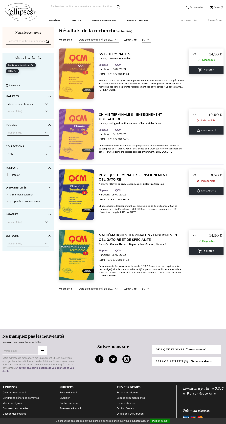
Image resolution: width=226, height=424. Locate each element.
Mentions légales (12, 403)
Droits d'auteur (125, 408)
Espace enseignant (104, 20)
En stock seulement (23, 194)
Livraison (65, 398)
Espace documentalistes (131, 398)
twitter (113, 359)
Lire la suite (107, 90)
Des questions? (181, 349)
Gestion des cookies (14, 414)
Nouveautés (189, 20)
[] (118, 7)
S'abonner (42, 350)
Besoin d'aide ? (68, 392)
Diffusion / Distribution (130, 414)
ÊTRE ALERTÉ (206, 130)
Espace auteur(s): (184, 361)
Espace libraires (138, 20)
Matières (55, 20)
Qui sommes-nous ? (14, 392)
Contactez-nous (69, 403)
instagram (126, 359)
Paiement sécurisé (70, 408)
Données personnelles (15, 408)
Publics (76, 20)
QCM (118, 65)
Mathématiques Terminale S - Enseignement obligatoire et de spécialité (139, 237)
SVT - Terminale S (114, 54)
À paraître (215, 20)
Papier (16, 175)
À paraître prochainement (26, 201)
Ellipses (103, 65)
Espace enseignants (128, 392)
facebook (99, 359)
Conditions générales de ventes (20, 398)
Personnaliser (160, 420)
